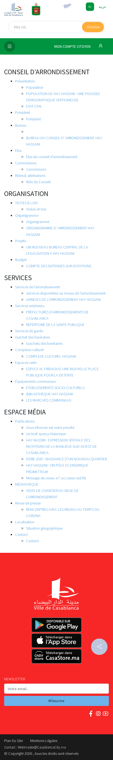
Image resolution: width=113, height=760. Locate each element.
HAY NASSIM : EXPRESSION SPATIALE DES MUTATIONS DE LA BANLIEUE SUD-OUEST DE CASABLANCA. (61, 446)
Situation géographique (44, 528)
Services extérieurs (29, 305)
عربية (102, 7)
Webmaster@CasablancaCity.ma (42, 747)
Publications (25, 421)
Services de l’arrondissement (37, 286)
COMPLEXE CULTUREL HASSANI (51, 356)
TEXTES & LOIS (26, 202)
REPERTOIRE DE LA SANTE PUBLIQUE (55, 324)
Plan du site (13, 740)
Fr (90, 7)
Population (34, 87)
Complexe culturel (29, 349)
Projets (20, 240)
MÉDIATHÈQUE (26, 484)
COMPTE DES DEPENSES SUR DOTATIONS (58, 265)
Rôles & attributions (30, 175)
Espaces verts (25, 362)
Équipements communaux (35, 381)
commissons (36, 169)
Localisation (24, 521)
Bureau (20, 125)
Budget (21, 259)
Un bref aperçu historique (46, 433)
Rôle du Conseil (38, 181)
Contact (21, 534)
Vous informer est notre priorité (50, 427)
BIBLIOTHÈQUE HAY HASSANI (49, 393)
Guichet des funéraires (32, 337)
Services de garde (29, 330)
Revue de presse (28, 503)
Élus (18, 150)
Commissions (25, 163)
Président (22, 112)
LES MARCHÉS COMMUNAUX (48, 400)
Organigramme (26, 215)
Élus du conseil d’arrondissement (51, 156)
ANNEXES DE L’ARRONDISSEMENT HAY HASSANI (63, 299)
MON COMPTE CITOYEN (72, 46)
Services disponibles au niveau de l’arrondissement (66, 293)
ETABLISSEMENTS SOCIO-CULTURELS (55, 387)
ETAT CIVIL (34, 106)
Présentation (25, 81)
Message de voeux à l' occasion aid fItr (56, 478)
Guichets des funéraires (44, 343)
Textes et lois (36, 209)
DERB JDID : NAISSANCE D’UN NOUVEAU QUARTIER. (67, 458)
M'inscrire (56, 700)
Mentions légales (43, 740)
